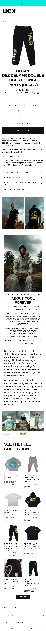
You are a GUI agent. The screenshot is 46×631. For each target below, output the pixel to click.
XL (27, 105)
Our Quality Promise (16, 172)
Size (23, 101)
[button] (23, 93)
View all (23, 597)
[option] (23, 3)
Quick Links (9, 608)
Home (4, 21)
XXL (34, 105)
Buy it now (23, 130)
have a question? (14, 189)
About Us (7, 615)
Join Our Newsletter (15, 622)
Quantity (23, 111)
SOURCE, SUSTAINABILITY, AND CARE (21, 183)
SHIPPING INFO (12, 177)
